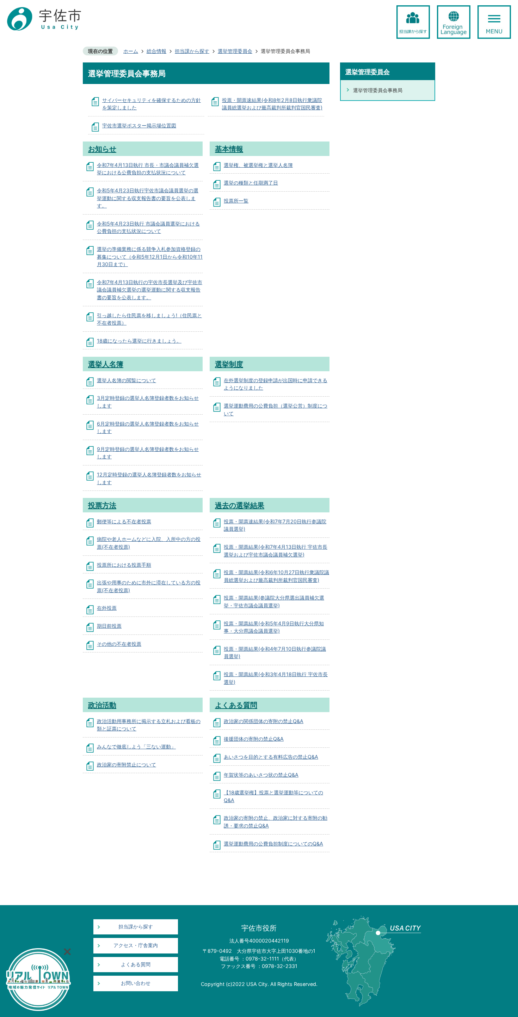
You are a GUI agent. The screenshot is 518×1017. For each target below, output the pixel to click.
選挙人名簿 (105, 364)
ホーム (130, 51)
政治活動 (102, 704)
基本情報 (229, 148)
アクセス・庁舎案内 (135, 945)
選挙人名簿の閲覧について (126, 380)
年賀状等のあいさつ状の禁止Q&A (261, 775)
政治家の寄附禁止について (126, 765)
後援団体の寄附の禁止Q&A (254, 739)
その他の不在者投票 (119, 644)
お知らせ (102, 148)
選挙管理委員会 (235, 51)
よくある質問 (236, 704)
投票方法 (102, 505)
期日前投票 (109, 626)
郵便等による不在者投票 (124, 521)
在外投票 (107, 608)
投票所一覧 (236, 201)
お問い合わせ (135, 983)
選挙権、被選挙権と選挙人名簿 (258, 165)
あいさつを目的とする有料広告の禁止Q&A (271, 757)
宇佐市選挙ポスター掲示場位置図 (139, 125)
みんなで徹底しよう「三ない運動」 (136, 747)
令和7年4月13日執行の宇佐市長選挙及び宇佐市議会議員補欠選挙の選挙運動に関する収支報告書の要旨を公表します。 (149, 289)
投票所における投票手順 (124, 565)
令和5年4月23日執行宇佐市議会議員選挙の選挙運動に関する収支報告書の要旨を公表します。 (147, 198)
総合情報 (156, 51)
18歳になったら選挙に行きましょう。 (139, 341)
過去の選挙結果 (239, 505)
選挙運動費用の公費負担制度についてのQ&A (273, 844)
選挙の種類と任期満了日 (251, 183)
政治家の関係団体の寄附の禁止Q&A (263, 721)
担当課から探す (192, 51)
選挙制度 (229, 364)
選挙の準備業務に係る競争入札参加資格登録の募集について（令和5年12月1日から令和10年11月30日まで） (150, 256)
